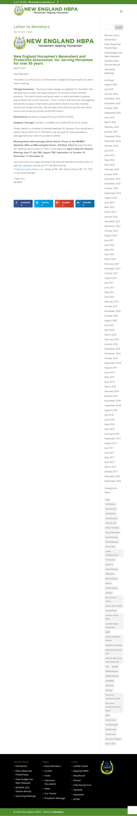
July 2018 (108, 414)
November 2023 (112, 183)
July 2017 (108, 447)
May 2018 (109, 424)
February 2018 (111, 433)
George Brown (111, 610)
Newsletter (110, 681)
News (29, 32)
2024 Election (111, 514)
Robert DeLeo (111, 720)
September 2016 (112, 481)
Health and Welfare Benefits (113, 639)
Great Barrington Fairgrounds (112, 626)
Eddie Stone (110, 574)
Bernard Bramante (113, 532)
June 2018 (109, 419)
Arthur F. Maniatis (112, 528)
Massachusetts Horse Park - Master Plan (114, 660)
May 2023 (109, 207)
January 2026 (111, 93)
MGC (107, 667)
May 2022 (109, 249)
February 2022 (111, 263)
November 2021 (112, 268)
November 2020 (112, 311)
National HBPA (80, 770)
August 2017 (110, 443)
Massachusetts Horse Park (114, 652)
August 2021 (110, 278)
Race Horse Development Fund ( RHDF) (113, 707)
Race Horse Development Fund (113, 697)
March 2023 (110, 211)
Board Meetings (112, 537)
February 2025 (111, 127)
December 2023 (112, 178)
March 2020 (110, 334)
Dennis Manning (112, 569)
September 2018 (112, 405)
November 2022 (112, 226)
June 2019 (109, 372)
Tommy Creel (111, 734)
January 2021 (111, 306)
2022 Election (111, 504)
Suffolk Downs (111, 729)
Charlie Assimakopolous (112, 553)
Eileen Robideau (112, 579)
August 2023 (110, 197)
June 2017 (109, 452)
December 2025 (112, 98)
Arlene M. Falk (111, 523)
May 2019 (109, 377)
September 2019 (112, 363)
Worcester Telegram (113, 739)
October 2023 (111, 188)
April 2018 (109, 429)
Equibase (78, 789)
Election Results (111, 588)
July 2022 (108, 240)
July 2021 (108, 282)
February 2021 (111, 301)
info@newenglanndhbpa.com (28, 169)
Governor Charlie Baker (112, 617)
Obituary (109, 690)
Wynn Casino (110, 744)
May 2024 (109, 160)
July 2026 (108, 89)
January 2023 (111, 216)
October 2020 (111, 315)
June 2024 (109, 155)
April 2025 (109, 117)
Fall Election (110, 39)
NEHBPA (115, 667)
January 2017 (111, 471)
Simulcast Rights (112, 725)
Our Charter (50, 793)
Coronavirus (110, 560)
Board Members (52, 766)
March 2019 (110, 386)
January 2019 (111, 396)
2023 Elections (111, 509)
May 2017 (109, 457)
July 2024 (108, 150)
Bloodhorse (79, 775)
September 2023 (112, 193)
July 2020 (108, 325)
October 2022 (111, 230)
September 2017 (112, 438)
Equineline (78, 794)
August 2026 (110, 84)
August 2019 (110, 367)
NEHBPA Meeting (112, 676)
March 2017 (110, 466)
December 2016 (112, 476)
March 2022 (110, 259)
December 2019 (112, 348)
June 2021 (109, 287)
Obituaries (110, 685)
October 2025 (111, 108)
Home (47, 775)
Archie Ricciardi (111, 518)
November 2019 (112, 353)
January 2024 (111, 174)
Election (108, 583)
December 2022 (112, 221)
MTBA (76, 799)
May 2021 (109, 292)
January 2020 (111, 344)
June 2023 (109, 202)
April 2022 (109, 254)
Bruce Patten (110, 547)
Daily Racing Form (82, 785)
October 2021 (111, 273)
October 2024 (111, 145)
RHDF (108, 715)
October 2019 (111, 358)
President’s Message (54, 798)
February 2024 (111, 169)
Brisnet (77, 780)
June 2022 (109, 245)
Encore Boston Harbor (111, 599)
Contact (48, 770)
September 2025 (112, 112)
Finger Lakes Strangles (114, 606)
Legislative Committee (114, 645)
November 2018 (112, 400)
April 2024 (109, 164)
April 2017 (109, 462)
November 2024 (112, 141)
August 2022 (110, 235)
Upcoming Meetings (26, 796)
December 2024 (112, 136)
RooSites (58, 812)
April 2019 (109, 381)
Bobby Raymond (112, 542)
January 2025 (111, 131)
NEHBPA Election (112, 671)
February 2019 (111, 391)
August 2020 (110, 320)
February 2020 (111, 339)
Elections (109, 593)
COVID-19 (109, 564)
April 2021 (109, 296)
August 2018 (110, 410)
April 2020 (109, 329)
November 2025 (112, 103)
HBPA (108, 632)
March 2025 (110, 122)
